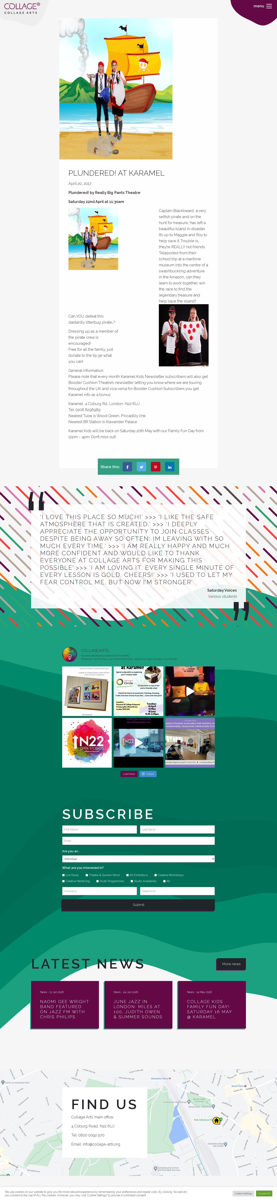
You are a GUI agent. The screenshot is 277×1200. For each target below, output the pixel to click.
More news (231, 964)
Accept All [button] (264, 1193)
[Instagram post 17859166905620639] (87, 691)
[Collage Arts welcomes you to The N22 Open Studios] (87, 742)
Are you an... (71, 851)
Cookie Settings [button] (243, 1193)
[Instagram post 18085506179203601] (138, 691)
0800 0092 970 (91, 1135)
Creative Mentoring (76, 881)
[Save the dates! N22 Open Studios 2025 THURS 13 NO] (138, 742)
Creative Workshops (169, 875)
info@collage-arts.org (101, 1144)
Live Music (71, 875)
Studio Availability (144, 881)
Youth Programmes (110, 881)
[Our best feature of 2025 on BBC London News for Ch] (190, 691)
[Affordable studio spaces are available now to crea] (190, 742)
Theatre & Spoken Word (103, 875)
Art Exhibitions (137, 875)
